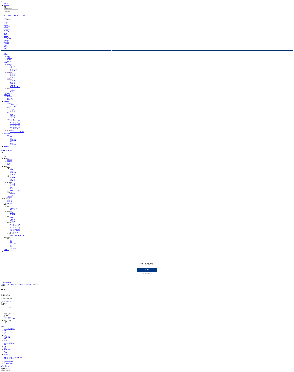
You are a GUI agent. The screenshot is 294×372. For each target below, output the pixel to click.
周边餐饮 (12, 83)
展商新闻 (12, 117)
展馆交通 (12, 80)
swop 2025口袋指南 (15, 127)
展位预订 (9, 59)
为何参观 (9, 93)
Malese (9, 31)
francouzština (7, 29)
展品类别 (9, 98)
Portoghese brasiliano (6, 35)
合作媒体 (12, 109)
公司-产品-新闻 (5, 366)
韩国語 (7, 40)
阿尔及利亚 (13, 140)
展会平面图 (10, 99)
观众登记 (12, 74)
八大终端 (12, 90)
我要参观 (6, 62)
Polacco (6, 33)
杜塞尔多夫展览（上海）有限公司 (13, 357)
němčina (6, 30)
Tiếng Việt (6, 42)
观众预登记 (9, 150)
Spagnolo (6, 38)
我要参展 (6, 54)
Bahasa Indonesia (6, 46)
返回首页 (147, 269)
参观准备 (9, 72)
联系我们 (6, 146)
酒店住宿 (12, 85)
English (5, 18)
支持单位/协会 (13, 69)
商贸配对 (12, 77)
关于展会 (9, 64)
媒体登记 (12, 111)
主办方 (11, 67)
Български (6, 20)
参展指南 (9, 58)
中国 (5, 332)
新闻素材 (9, 103)
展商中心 (9, 61)
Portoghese (6, 37)
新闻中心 (6, 101)
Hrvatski (6, 22)
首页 (5, 53)
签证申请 (12, 75)
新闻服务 (9, 108)
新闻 (8, 112)
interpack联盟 (7, 133)
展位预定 (3, 150)
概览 (8, 135)
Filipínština (6, 27)
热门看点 (12, 91)
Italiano (5, 31)
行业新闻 (12, 116)
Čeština (5, 23)
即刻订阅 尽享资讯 (6, 301)
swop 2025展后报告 (15, 124)
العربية (5, 48)
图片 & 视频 (13, 106)
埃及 (11, 138)
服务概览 (9, 56)
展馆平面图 (12, 15)
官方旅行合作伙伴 (15, 87)
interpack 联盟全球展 (9, 329)
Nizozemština (7, 26)
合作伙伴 (12, 71)
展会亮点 (9, 88)
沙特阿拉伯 (13, 144)
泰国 (11, 141)
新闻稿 (11, 114)
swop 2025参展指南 (15, 125)
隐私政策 (3, 326)
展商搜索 (9, 96)
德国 (11, 136)
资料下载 (23, 15)
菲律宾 (11, 143)
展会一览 (6, 15)
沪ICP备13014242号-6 (9, 358)
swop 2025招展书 (14, 122)
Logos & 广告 (13, 104)
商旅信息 (17, 15)
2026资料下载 (10, 130)
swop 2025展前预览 (15, 120)
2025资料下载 (10, 119)
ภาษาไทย (6, 43)
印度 (5, 335)
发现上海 (12, 82)
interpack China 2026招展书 (17, 132)
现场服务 (9, 79)
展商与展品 (7, 95)
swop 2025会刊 (14, 128)
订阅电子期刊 (29, 15)
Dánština (6, 25)
